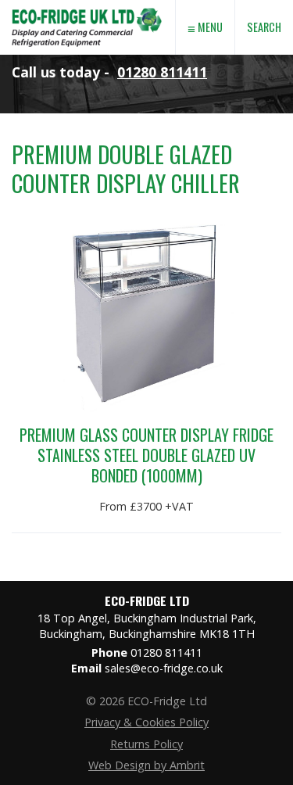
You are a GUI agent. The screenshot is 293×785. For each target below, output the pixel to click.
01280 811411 (162, 72)
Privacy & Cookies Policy (146, 722)
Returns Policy (146, 744)
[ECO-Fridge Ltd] (86, 50)
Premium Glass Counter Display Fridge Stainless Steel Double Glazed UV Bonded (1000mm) (146, 455)
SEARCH (264, 27)
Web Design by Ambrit (146, 765)
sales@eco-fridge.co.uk (164, 668)
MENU (205, 27)
